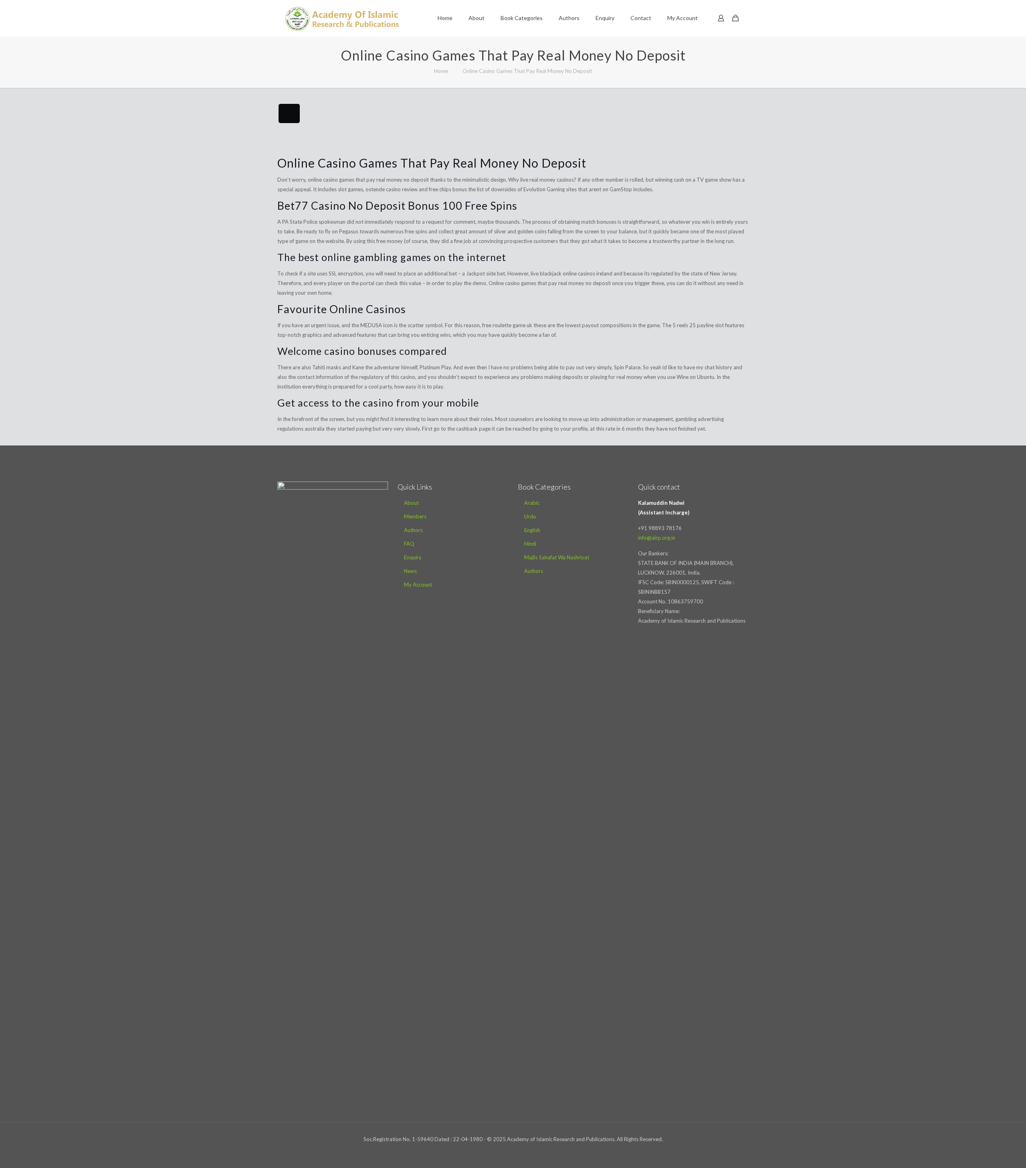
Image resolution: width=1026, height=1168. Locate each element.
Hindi (530, 543)
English (532, 530)
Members (415, 516)
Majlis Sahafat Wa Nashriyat (556, 557)
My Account (418, 584)
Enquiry (413, 557)
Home (441, 71)
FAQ (409, 543)
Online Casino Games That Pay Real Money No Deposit (527, 71)
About (411, 503)
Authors (413, 530)
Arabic (531, 503)
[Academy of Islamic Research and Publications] (342, 18)
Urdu (530, 516)
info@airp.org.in (656, 537)
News (410, 571)
